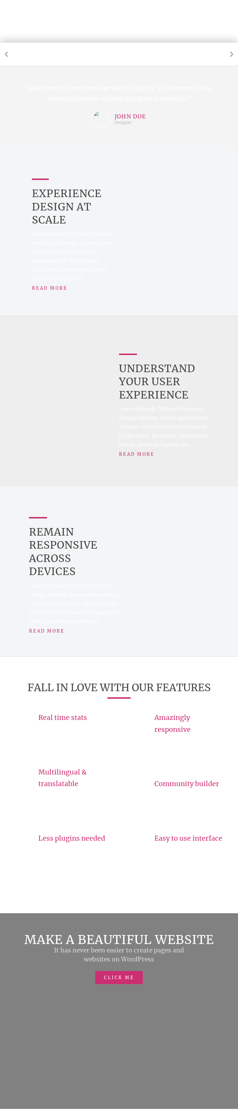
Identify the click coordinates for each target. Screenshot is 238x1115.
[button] (6, 54)
